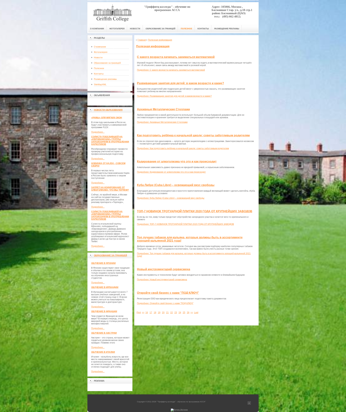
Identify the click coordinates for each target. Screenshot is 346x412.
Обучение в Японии (103, 263)
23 (175, 312)
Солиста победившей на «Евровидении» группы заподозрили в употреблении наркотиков (110, 140)
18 (155, 312)
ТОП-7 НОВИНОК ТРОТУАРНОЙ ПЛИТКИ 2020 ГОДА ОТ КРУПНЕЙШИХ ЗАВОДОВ (194, 211)
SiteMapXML (100, 84)
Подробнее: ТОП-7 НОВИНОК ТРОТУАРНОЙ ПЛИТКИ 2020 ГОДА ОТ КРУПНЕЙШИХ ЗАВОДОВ (185, 224)
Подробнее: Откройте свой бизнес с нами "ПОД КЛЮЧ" (165, 303)
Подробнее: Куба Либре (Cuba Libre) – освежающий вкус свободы (170, 198)
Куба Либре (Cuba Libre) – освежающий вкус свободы (175, 185)
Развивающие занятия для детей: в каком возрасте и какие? (180, 83)
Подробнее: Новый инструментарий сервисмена (162, 279)
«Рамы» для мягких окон (106, 117)
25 (184, 312)
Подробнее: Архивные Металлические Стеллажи (162, 122)
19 (159, 312)
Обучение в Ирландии (104, 287)
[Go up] (249, 404)
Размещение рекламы (105, 79)
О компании (100, 47)
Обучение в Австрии (104, 333)
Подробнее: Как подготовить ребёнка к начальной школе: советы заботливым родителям (183, 148)
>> (191, 312)
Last (196, 312)
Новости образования (108, 110)
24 (180, 312)
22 (171, 312)
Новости (98, 57)
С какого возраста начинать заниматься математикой (176, 56)
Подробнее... (98, 132)
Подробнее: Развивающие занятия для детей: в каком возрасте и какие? (174, 96)
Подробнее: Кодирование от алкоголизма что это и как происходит (171, 172)
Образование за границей (107, 63)
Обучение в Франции (104, 311)
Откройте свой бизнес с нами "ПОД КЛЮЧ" (168, 292)
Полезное (99, 68)
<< (143, 312)
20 (163, 312)
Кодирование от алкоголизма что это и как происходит (177, 161)
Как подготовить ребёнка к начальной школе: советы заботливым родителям (193, 135)
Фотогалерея (100, 52)
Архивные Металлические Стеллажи (163, 109)
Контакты (99, 74)
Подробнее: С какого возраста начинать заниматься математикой (171, 70)
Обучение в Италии (103, 352)
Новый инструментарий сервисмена (163, 269)
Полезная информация (152, 46)
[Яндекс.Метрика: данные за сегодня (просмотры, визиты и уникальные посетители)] (179, 410)
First (139, 312)
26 (188, 312)
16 (146, 312)
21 (167, 312)
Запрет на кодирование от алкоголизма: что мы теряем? (110, 188)
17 (151, 312)
